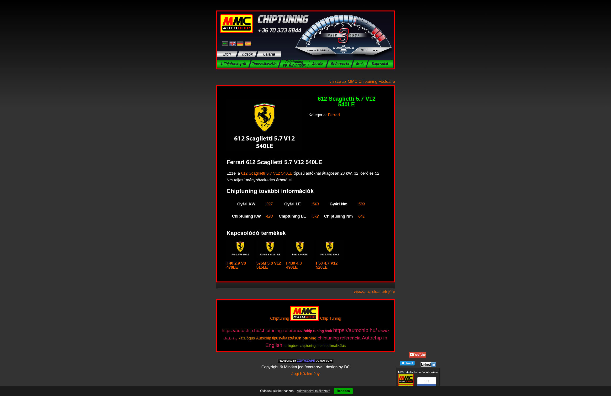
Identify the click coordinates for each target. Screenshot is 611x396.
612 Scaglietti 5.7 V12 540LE (266, 173)
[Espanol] (248, 43)
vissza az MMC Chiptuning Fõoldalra (362, 81)
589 (361, 204)
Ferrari (334, 115)
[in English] (233, 43)
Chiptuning (279, 318)
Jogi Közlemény (305, 373)
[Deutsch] (241, 43)
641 (361, 216)
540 (315, 204)
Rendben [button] (343, 391)
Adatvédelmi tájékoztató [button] (313, 391)
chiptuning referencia (339, 337)
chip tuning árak (318, 331)
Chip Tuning (330, 318)
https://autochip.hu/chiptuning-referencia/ (263, 330)
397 (269, 204)
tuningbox (291, 346)
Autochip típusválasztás (276, 338)
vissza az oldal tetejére (374, 291)
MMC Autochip (408, 372)
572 (315, 216)
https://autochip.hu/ (355, 330)
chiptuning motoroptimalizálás (323, 346)
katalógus (246, 338)
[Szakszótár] (225, 43)
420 (269, 216)
